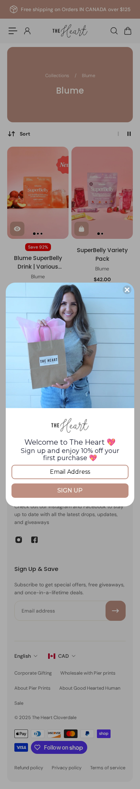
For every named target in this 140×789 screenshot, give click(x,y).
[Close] (127, 289)
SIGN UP (70, 490)
